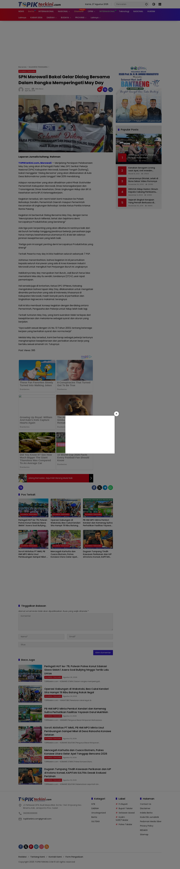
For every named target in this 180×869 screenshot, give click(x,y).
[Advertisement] (90, 434)
